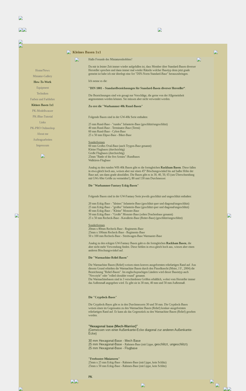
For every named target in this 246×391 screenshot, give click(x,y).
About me (42, 134)
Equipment (43, 87)
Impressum (42, 145)
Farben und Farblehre (42, 99)
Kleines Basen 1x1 (42, 105)
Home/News (42, 70)
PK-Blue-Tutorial (43, 116)
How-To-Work (42, 82)
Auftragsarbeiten (42, 139)
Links (42, 122)
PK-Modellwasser (42, 110)
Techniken (42, 93)
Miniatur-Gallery (42, 76)
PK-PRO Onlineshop (42, 128)
